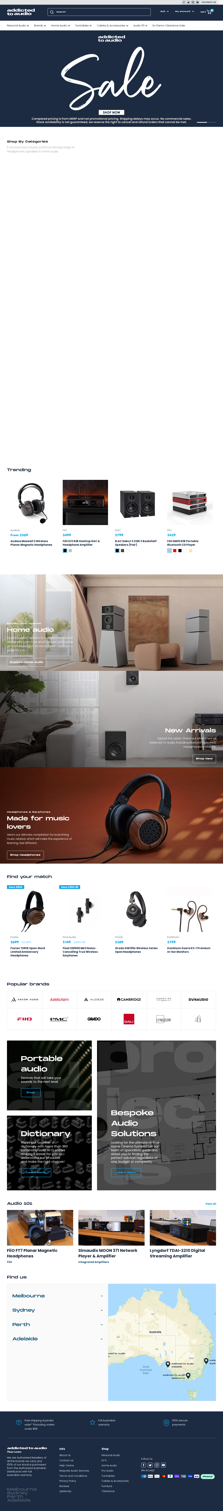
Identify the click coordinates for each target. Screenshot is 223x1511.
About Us (65, 1455)
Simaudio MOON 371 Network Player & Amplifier (107, 1253)
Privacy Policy (67, 1481)
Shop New (204, 758)
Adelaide (25, 1339)
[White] (127, 550)
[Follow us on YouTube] (197, 2)
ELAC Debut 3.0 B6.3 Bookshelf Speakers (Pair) (136, 543)
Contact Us (209, 2)
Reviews (64, 1486)
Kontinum (173, 937)
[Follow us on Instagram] (193, 2)
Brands (38, 25)
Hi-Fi (104, 1460)
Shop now (18, 118)
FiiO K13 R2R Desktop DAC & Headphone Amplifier (81, 543)
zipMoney (65, 1491)
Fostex (14, 937)
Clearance (108, 1491)
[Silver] (70, 550)
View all (211, 1204)
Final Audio (69, 937)
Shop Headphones (25, 855)
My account (183, 11)
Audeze (15, 530)
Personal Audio (16, 25)
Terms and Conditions (73, 1476)
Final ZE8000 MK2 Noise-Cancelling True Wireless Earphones (80, 951)
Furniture (107, 1486)
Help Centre (66, 1465)
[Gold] (190, 550)
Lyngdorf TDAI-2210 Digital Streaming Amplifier (177, 1253)
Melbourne (28, 1296)
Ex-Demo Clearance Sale (169, 25)
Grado (119, 937)
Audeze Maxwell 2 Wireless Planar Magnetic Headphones (31, 543)
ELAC (118, 530)
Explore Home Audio (26, 662)
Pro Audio (107, 1470)
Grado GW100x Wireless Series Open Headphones (136, 950)
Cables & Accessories (111, 25)
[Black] (65, 550)
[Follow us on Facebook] (184, 2)
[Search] (52, 12)
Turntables (82, 25)
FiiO (65, 530)
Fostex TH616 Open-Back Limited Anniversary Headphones (27, 951)
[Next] (216, 927)
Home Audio (59, 25)
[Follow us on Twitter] (188, 2)
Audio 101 (138, 25)
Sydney (23, 1310)
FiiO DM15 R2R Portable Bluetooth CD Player (182, 543)
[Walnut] (122, 550)
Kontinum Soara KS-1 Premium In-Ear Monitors (188, 950)
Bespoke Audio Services (74, 1470)
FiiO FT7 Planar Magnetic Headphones (32, 1253)
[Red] (174, 550)
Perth (21, 1324)
